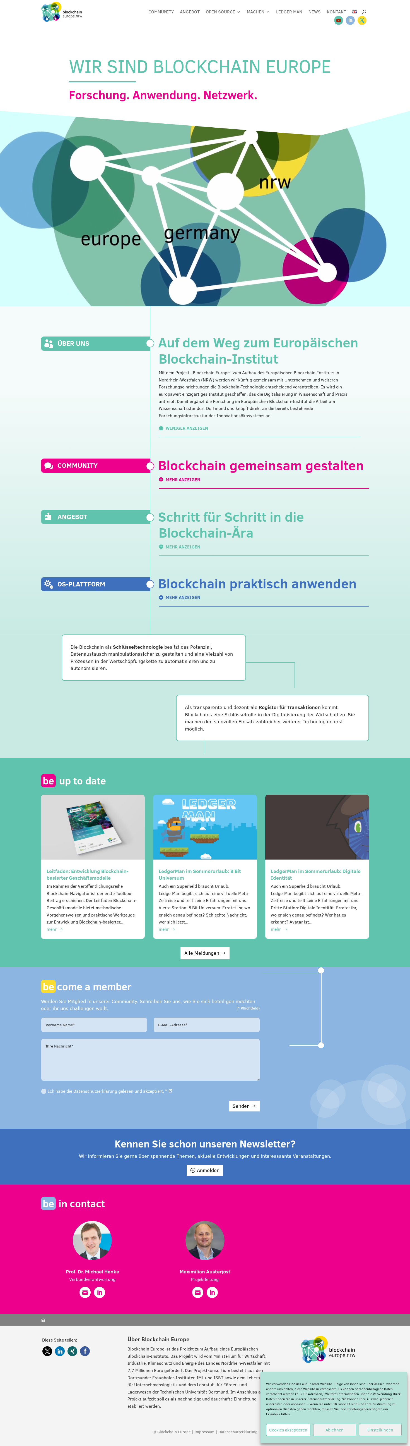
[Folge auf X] (362, 20)
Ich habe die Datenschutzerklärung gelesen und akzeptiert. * (108, 1091)
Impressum (204, 1432)
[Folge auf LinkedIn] (350, 20)
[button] (47, 1351)
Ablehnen (334, 1430)
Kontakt (336, 12)
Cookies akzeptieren (288, 1430)
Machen (255, 12)
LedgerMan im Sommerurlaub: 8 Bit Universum (200, 874)
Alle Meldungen (201, 952)
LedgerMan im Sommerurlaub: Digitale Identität (316, 874)
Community (161, 12)
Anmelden (208, 1170)
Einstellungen (380, 1430)
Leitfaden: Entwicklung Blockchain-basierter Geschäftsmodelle (88, 874)
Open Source (220, 12)
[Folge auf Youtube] (338, 20)
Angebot (190, 12)
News (314, 12)
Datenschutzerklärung (323, 1399)
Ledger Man (289, 12)
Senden (241, 1106)
